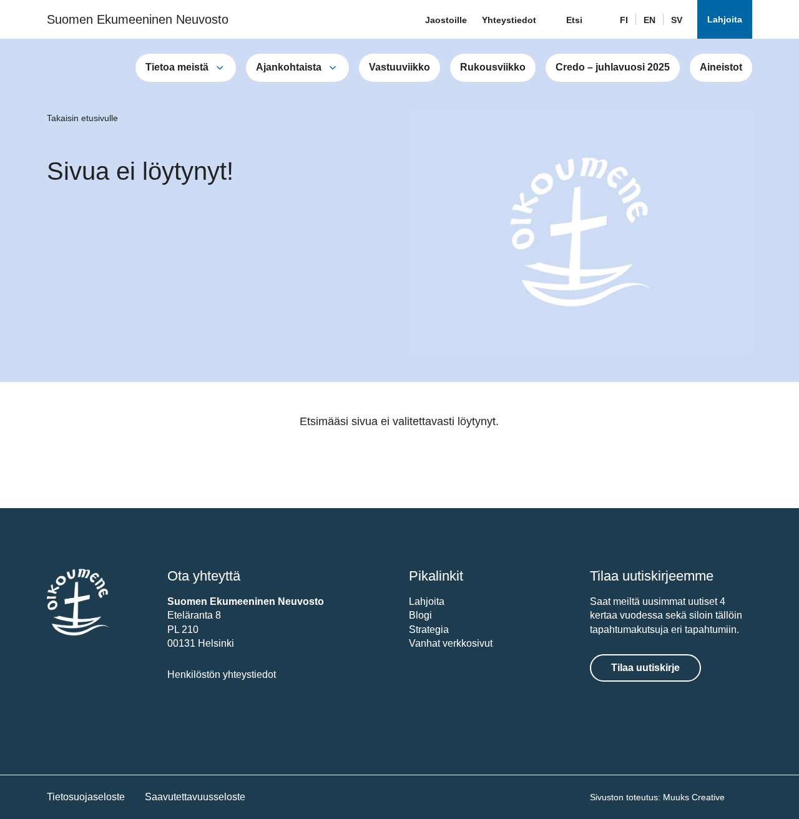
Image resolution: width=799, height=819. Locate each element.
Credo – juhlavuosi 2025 (613, 67)
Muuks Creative (694, 797)
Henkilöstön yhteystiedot (221, 674)
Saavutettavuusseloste (195, 797)
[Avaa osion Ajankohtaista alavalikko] (332, 67)
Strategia (429, 629)
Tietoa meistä (176, 67)
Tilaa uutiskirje (645, 667)
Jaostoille (446, 20)
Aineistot (721, 67)
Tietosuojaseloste (86, 797)
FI (624, 20)
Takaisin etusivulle (82, 118)
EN (649, 20)
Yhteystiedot (509, 20)
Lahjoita (724, 19)
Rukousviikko (493, 67)
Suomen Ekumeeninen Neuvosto (137, 19)
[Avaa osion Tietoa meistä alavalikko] (219, 67)
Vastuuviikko (399, 67)
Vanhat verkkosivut (451, 643)
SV (676, 20)
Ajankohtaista (288, 67)
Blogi (420, 615)
